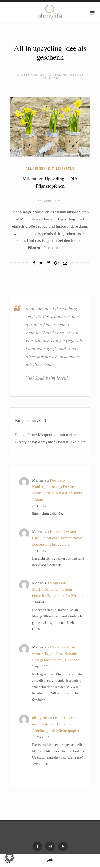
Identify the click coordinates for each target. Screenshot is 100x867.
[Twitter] (41, 263)
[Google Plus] (56, 263)
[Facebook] (34, 263)
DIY (51, 168)
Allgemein (36, 168)
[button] (9, 857)
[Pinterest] (63, 846)
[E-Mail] (65, 263)
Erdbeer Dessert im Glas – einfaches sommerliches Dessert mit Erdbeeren (57, 538)
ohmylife (39, 718)
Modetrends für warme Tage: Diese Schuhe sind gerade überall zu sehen (55, 653)
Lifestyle (65, 168)
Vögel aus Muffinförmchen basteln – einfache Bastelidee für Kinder (57, 589)
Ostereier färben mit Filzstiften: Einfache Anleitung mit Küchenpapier (56, 724)
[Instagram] (50, 846)
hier (80, 442)
